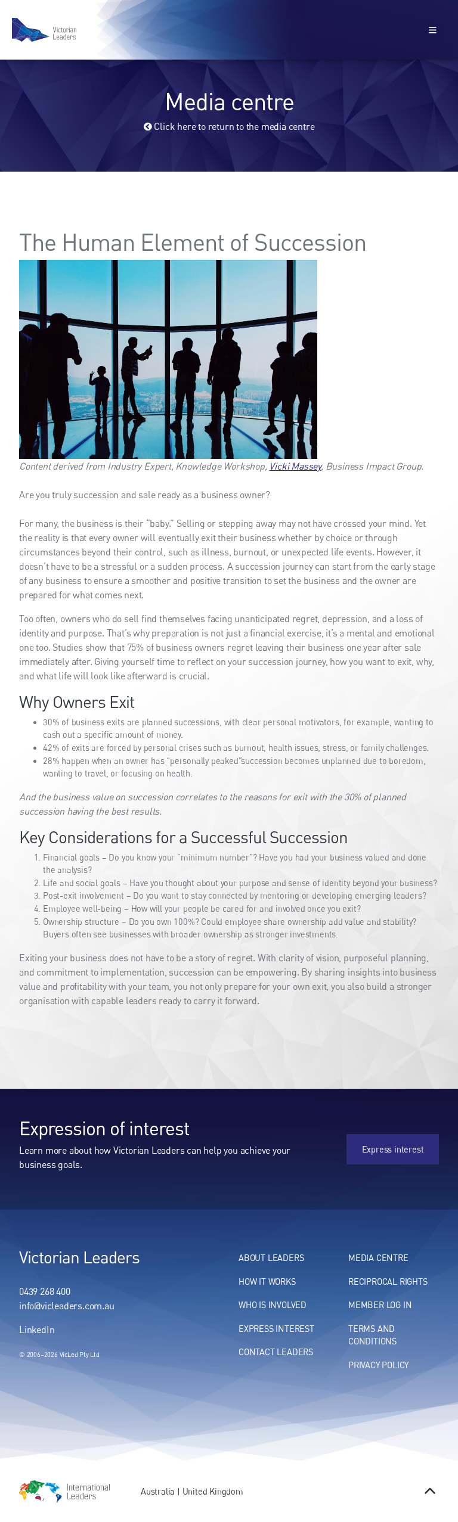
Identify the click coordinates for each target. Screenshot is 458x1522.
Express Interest (276, 1329)
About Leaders (271, 1258)
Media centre (378, 1258)
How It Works (267, 1281)
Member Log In (379, 1305)
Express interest (408, 1140)
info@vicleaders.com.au (66, 1306)
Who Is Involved (273, 1305)
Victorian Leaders (79, 1257)
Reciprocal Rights (388, 1281)
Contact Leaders (276, 1352)
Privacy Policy (378, 1365)
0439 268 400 (44, 1291)
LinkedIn (36, 1329)
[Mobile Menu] (433, 29)
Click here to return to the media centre (233, 126)
